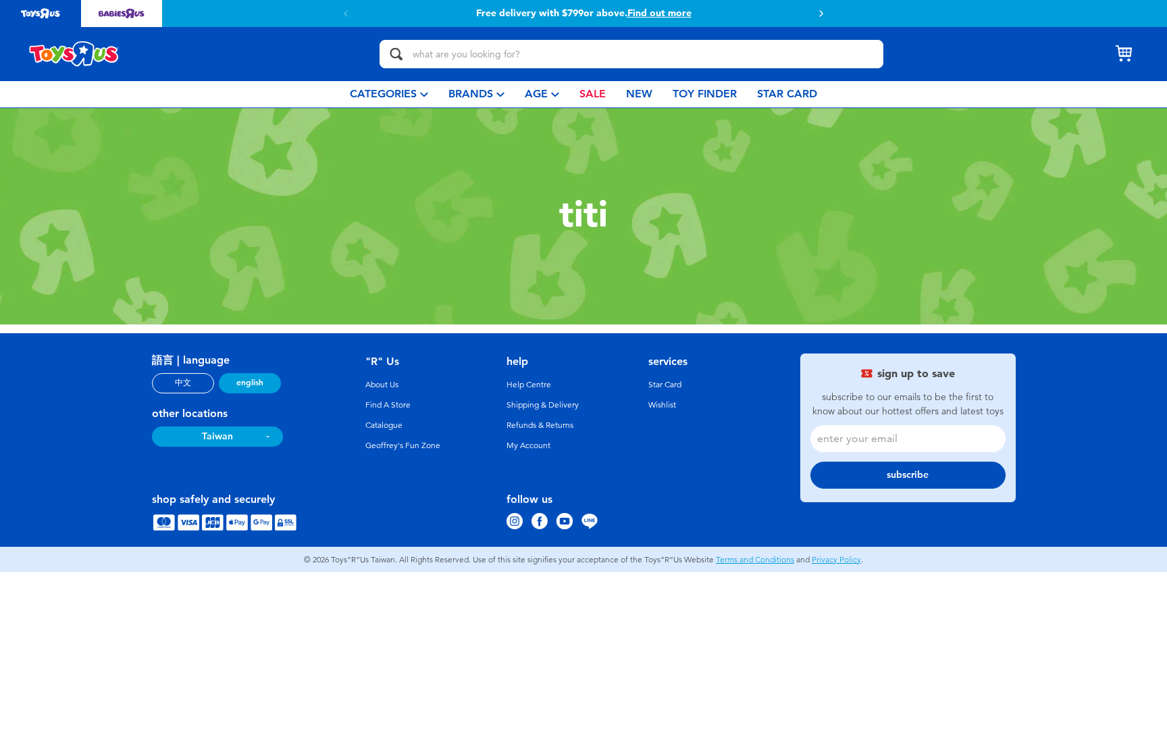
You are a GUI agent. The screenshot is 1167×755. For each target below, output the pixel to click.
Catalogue (384, 425)
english (249, 382)
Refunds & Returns (540, 425)
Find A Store (388, 405)
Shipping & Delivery (543, 405)
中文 (183, 382)
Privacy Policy (836, 559)
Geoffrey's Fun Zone (402, 445)
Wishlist (662, 405)
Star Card (664, 384)
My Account (528, 445)
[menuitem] (389, 94)
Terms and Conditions (755, 559)
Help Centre (529, 384)
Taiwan (217, 436)
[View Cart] (1124, 54)
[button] (821, 13)
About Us (381, 384)
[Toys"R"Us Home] (74, 54)
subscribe (908, 475)
